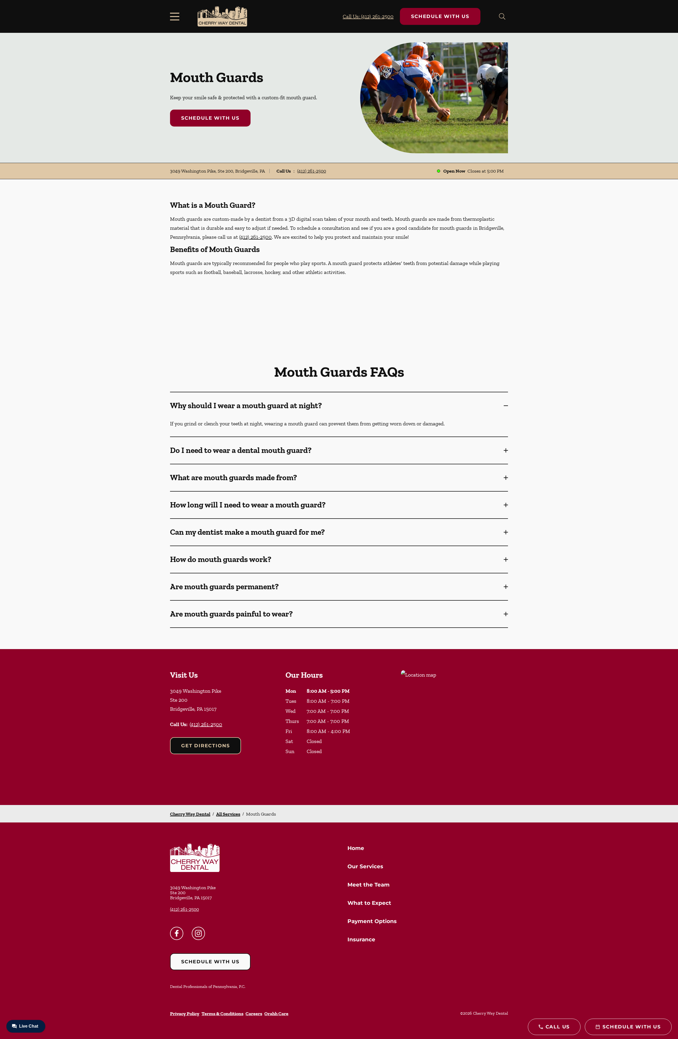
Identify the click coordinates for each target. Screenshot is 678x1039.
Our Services (365, 866)
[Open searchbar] (502, 16)
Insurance (361, 939)
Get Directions (205, 746)
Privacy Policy (184, 1013)
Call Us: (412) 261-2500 (368, 16)
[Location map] (454, 727)
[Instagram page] (198, 933)
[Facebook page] (176, 933)
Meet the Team (368, 884)
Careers (254, 1013)
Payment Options (372, 921)
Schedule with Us (440, 16)
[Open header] (176, 16)
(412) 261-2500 (311, 171)
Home (355, 848)
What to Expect (369, 903)
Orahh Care (276, 1013)
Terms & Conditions (222, 1013)
